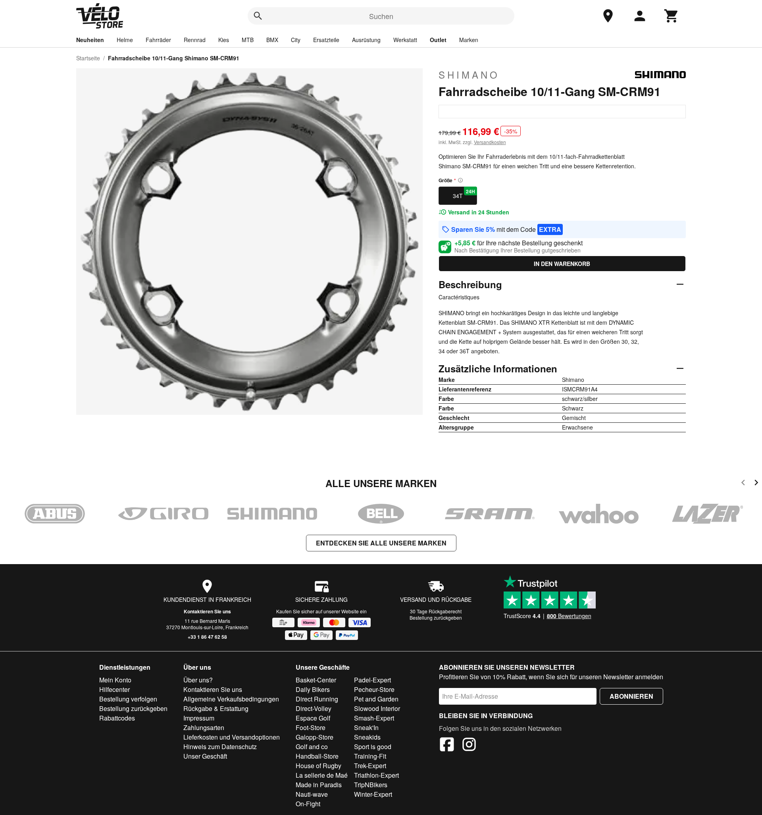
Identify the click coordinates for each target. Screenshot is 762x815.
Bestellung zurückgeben (436, 617)
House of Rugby (318, 765)
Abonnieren (631, 696)
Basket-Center (316, 679)
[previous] (743, 484)
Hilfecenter (114, 689)
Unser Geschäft (205, 756)
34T (464, 194)
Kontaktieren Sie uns (207, 611)
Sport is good (372, 746)
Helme (125, 40)
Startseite (88, 58)
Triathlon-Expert (376, 775)
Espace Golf (313, 718)
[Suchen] (258, 16)
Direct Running (317, 698)
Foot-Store (310, 727)
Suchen (381, 16)
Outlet (438, 40)
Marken (468, 40)
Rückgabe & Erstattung (215, 708)
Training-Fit (370, 756)
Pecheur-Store (374, 689)
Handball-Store (317, 756)
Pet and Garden (376, 698)
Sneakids (367, 737)
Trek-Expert (370, 765)
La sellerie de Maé (322, 775)
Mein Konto (115, 679)
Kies (223, 40)
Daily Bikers (313, 689)
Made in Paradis (319, 784)
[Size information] (460, 180)
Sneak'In (366, 727)
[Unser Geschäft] (608, 16)
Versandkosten (490, 142)
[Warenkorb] (671, 16)
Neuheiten (90, 40)
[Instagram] (469, 745)
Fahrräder (158, 40)
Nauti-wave (312, 794)
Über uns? (198, 679)
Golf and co (312, 746)
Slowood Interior (377, 708)
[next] (756, 484)
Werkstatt (405, 40)
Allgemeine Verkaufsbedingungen (231, 698)
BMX (272, 40)
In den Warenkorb (562, 264)
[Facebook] (447, 745)
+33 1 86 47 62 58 (207, 636)
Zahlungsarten (203, 727)
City (295, 40)
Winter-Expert (373, 794)
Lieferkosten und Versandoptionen (231, 737)
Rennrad (195, 40)
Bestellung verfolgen (128, 698)
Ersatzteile (326, 40)
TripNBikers (370, 784)
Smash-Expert (374, 718)
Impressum (198, 718)
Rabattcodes (117, 718)
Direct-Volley (313, 708)
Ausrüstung (366, 40)
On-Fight (308, 803)
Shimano (469, 74)
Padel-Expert (372, 679)
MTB (248, 40)
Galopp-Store (314, 737)
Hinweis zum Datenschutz (220, 746)
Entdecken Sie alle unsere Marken (381, 542)
